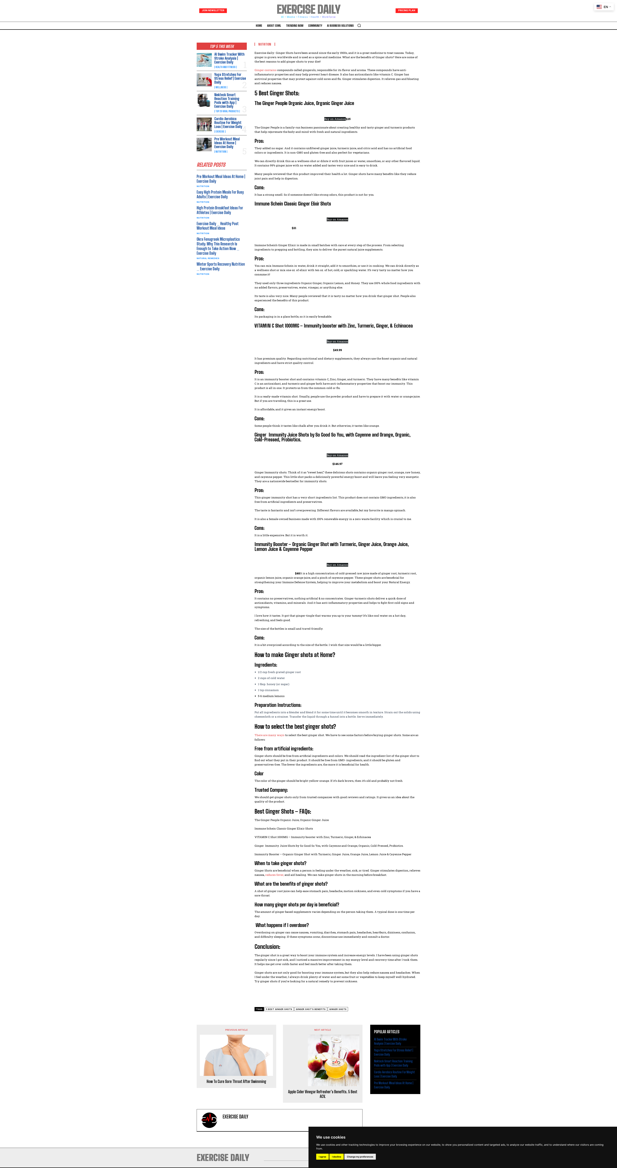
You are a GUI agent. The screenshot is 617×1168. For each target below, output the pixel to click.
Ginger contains (266, 70)
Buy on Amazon (335, 119)
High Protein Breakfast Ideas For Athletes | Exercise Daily (220, 210)
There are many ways (269, 735)
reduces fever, (274, 875)
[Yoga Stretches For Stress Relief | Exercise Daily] (204, 80)
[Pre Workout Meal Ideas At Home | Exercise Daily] (204, 144)
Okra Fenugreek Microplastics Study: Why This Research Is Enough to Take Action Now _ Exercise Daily (218, 246)
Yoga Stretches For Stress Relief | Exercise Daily (230, 78)
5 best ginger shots (279, 1009)
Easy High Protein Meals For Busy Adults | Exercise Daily (220, 194)
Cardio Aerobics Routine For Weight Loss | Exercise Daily (228, 123)
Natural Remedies (208, 258)
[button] (359, 25)
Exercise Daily (235, 1116)
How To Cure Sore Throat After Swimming (236, 1081)
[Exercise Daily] (211, 1120)
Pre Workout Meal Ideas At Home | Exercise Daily (227, 143)
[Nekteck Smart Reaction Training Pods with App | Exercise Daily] (204, 100)
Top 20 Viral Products (227, 111)
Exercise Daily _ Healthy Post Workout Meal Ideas (218, 226)
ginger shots (338, 1009)
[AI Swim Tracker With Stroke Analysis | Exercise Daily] (204, 60)
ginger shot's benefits (311, 1009)
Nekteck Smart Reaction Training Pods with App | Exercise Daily (226, 101)
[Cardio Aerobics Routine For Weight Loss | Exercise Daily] (204, 124)
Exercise (219, 131)
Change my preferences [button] (360, 1156)
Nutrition (220, 151)
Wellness (220, 87)
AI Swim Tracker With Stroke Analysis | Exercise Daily (229, 58)
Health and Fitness (225, 67)
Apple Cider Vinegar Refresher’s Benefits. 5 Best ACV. (322, 1094)
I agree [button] (322, 1156)
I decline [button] (336, 1156)
